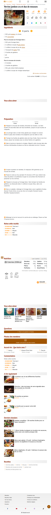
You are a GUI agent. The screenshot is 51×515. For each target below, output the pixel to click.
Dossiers (7, 504)
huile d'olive (21, 45)
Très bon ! (15, 226)
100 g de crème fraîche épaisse (14, 68)
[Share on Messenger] (32, 23)
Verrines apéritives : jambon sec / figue (30, 319)
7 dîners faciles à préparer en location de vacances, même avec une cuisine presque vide (30, 431)
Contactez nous (31, 495)
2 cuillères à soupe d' (15, 45)
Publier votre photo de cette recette (25, 342)
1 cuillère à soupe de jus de (15, 47)
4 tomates (8, 63)
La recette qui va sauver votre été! (25, 406)
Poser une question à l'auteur (26, 331)
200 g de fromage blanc (12, 42)
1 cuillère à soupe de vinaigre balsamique (17, 70)
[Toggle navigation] (45, 1)
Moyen (14, 230)
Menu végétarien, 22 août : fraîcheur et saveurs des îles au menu (30, 450)
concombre (10, 37)
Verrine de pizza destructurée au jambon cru (20, 319)
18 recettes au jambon (21, 396)
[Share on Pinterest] (45, 23)
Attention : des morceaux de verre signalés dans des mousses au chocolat (29, 387)
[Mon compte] (28, 1)
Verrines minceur (39, 317)
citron (23, 47)
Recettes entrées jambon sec (13, 469)
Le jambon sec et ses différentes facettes (27, 376)
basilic (15, 50)
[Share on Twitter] (40, 23)
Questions (7, 501)
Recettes (7, 495)
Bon (13, 228)
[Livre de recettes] (20, 1)
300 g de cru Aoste (13, 34)
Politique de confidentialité (33, 497)
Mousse (24, 464)
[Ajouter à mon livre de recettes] (28, 18)
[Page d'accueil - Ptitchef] (4, 4)
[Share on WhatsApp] (36, 23)
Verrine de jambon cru (7, 317)
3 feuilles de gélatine (11, 52)
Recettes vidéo (8, 497)
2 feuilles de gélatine (11, 65)
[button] (5, 17)
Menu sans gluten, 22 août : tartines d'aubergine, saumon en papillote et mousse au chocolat (29, 441)
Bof (13, 232)
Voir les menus (8, 499)
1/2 (9, 37)
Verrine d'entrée (33, 464)
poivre (7, 57)
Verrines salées (10, 464)
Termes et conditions (32, 499)
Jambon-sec (27, 467)
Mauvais (14, 235)
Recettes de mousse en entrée (14, 467)
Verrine (18, 464)
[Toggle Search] (36, 1)
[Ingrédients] (2, 257)
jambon (13, 34)
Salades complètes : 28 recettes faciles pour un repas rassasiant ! (29, 421)
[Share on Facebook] (27, 23)
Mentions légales (31, 501)
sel (6, 55)
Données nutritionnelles (40, 73)
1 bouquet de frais (12, 50)
